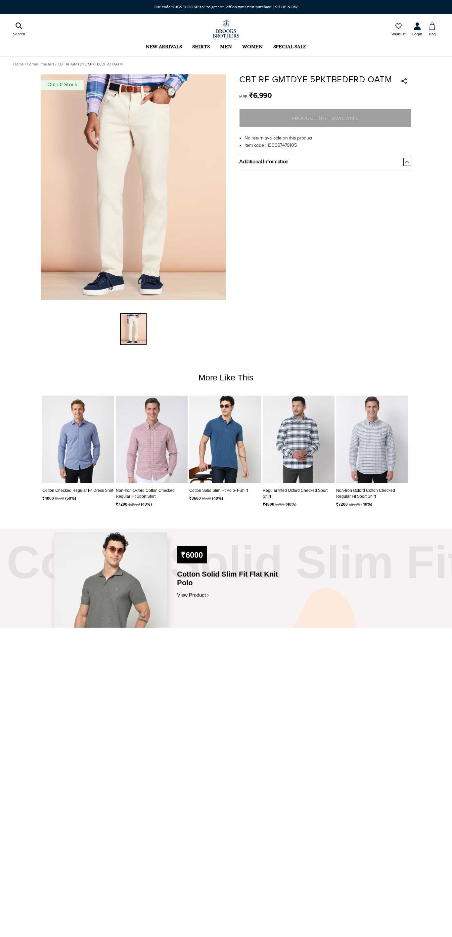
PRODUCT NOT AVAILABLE (325, 118)
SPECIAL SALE (289, 46)
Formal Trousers (40, 64)
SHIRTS (200, 46)
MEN (226, 46)
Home (18, 64)
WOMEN (252, 46)
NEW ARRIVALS (164, 46)
